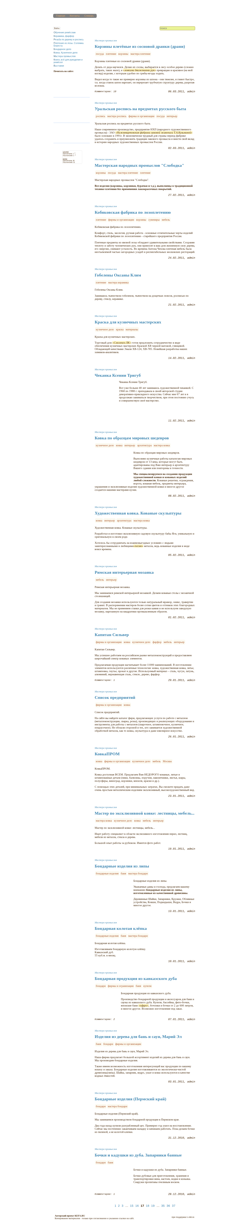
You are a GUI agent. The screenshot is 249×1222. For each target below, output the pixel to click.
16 (137, 1205)
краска (119, 329)
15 (131, 1205)
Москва (167, 761)
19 (153, 1205)
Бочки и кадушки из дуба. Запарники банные (138, 1155)
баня (123, 873)
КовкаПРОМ (107, 754)
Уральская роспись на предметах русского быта (140, 108)
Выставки (59, 66)
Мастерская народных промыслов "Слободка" (139, 165)
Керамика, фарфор (64, 36)
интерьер (172, 116)
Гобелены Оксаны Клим (118, 275)
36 (168, 1205)
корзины (123, 53)
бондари (101, 985)
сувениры (154, 219)
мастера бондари (138, 873)
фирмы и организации (141, 116)
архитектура (144, 445)
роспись (100, 116)
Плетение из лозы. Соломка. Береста (69, 44)
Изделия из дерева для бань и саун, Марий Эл (138, 1036)
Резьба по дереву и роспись (69, 39)
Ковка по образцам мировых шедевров (132, 438)
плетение (111, 53)
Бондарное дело (62, 49)
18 (147, 1205)
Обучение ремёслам (65, 32)
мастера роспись (116, 116)
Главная (60, 16)
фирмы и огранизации (121, 985)
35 (163, 1205)
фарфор (157, 642)
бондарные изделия (107, 873)
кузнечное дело (105, 329)
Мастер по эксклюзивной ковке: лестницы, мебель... (144, 813)
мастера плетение (140, 53)
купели (147, 985)
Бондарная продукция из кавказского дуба (136, 978)
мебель (166, 219)
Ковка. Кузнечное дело (66, 52)
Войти (56, 28)
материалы (132, 329)
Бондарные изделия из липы (122, 866)
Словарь (89, 16)
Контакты (75, 16)
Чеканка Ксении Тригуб (118, 375)
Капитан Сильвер (112, 634)
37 (173, 1205)
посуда (100, 53)
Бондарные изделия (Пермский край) (130, 1099)
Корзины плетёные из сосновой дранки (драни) (140, 46)
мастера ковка (162, 445)
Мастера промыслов (65, 56)
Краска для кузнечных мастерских (128, 322)
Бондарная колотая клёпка (121, 928)
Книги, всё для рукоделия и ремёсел (68, 61)
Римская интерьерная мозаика (124, 572)
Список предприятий (115, 697)
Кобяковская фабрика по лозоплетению (133, 212)
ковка (119, 445)
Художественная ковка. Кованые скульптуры (138, 513)
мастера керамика (118, 282)
